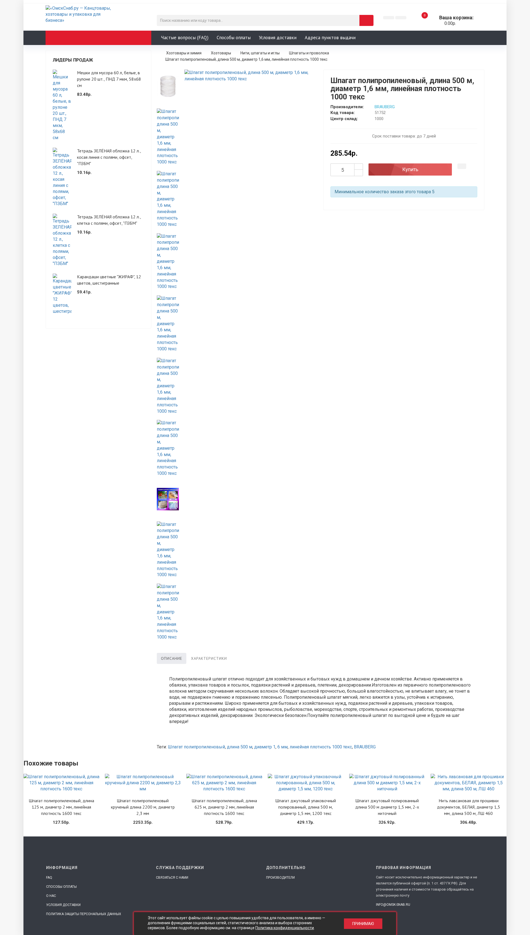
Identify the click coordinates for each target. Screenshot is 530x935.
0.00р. (449, 20)
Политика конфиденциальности (284, 928)
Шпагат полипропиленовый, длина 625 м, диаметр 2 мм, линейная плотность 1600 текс (224, 807)
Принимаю (363, 923)
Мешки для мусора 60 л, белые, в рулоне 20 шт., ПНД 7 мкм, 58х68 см (109, 79)
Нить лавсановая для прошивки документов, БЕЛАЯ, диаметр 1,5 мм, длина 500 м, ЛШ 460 (468, 807)
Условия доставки (277, 38)
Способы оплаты (234, 38)
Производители (280, 878)
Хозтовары (221, 53)
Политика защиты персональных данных (83, 914)
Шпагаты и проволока (309, 53)
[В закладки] (461, 166)
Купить (410, 169)
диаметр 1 (264, 746)
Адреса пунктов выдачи (330, 38)
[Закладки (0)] (388, 17)
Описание (171, 658)
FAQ (49, 878)
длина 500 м (239, 746)
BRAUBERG (385, 106)
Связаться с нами (172, 878)
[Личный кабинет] (400, 17)
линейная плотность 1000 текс (321, 746)
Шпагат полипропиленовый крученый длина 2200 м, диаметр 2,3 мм (143, 807)
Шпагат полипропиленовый (196, 746)
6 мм (282, 746)
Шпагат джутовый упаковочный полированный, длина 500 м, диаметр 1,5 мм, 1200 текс (305, 807)
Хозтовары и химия (184, 53)
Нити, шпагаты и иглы (260, 53)
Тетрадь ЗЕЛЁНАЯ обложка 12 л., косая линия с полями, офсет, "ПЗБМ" (109, 157)
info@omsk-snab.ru (393, 905)
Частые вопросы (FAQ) (184, 38)
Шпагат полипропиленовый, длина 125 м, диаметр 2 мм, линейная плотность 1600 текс (61, 807)
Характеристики (209, 658)
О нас (51, 896)
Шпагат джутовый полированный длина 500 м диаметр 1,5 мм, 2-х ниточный (387, 807)
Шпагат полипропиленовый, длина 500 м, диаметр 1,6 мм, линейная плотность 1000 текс (246, 59)
